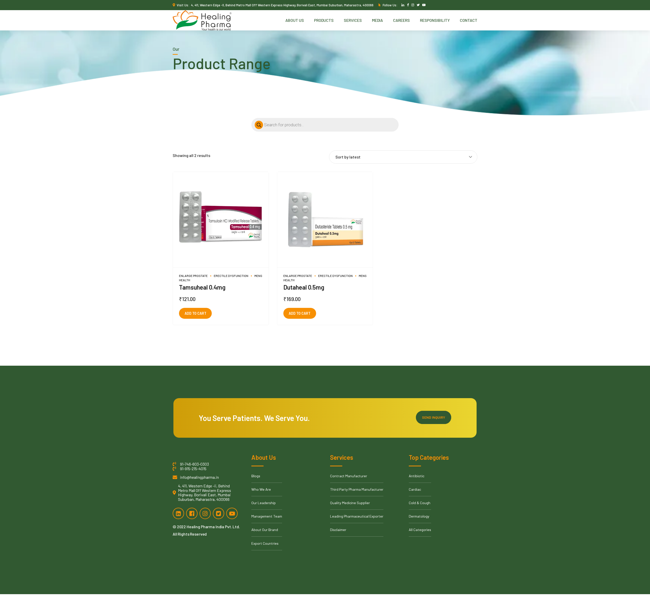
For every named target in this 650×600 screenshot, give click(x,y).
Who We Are (261, 489)
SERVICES (353, 20)
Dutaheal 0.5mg (303, 287)
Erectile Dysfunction (231, 275)
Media (377, 20)
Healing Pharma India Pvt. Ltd (213, 526)
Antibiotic (416, 476)
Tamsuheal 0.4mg (202, 287)
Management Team (266, 516)
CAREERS (401, 20)
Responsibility (435, 20)
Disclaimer (338, 529)
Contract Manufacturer (348, 476)
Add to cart (195, 313)
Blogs (255, 476)
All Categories (420, 529)
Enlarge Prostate (193, 275)
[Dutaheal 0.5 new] (325, 220)
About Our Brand (264, 529)
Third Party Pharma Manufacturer (356, 489)
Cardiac (415, 489)
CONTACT (468, 20)
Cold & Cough (419, 503)
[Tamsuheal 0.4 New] (221, 220)
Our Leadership (263, 503)
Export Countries (265, 543)
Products (324, 20)
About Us (294, 20)
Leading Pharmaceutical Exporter (356, 516)
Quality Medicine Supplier (350, 503)
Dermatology (419, 516)
